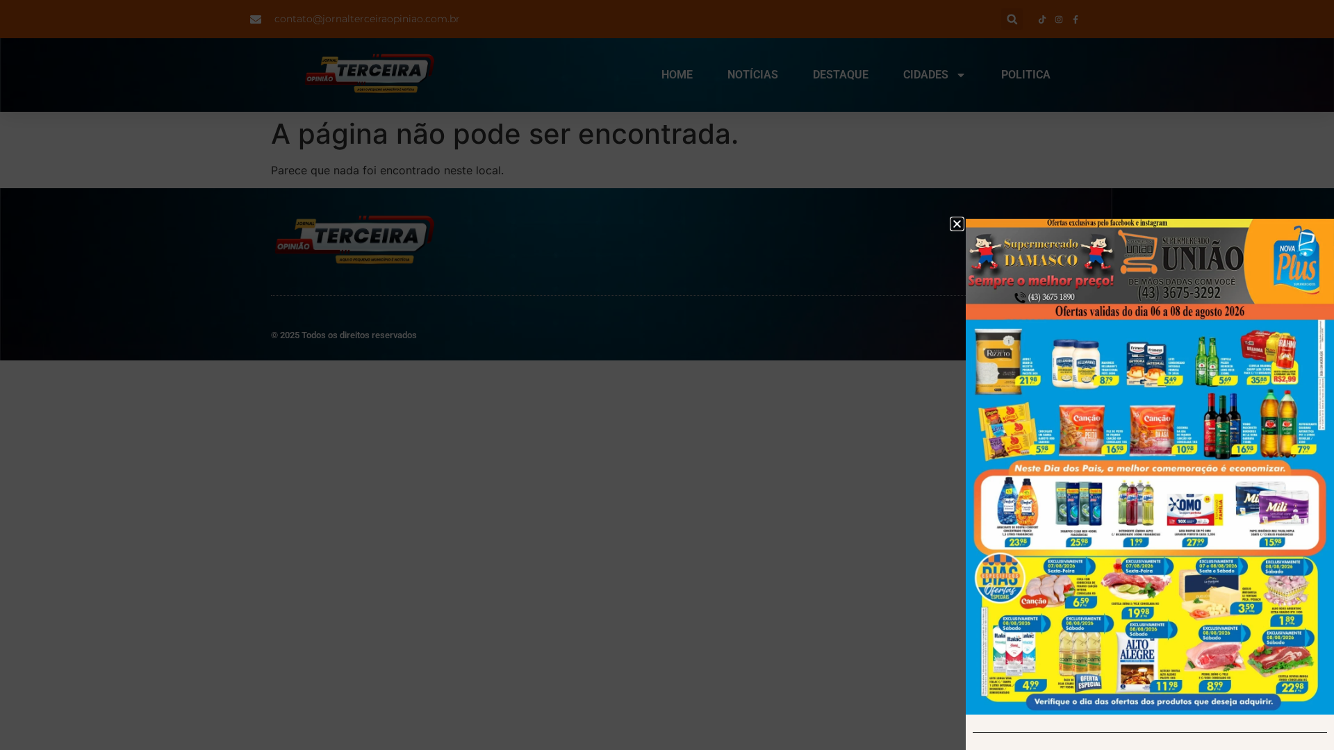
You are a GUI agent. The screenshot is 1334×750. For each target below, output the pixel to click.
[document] (667, 375)
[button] (957, 224)
